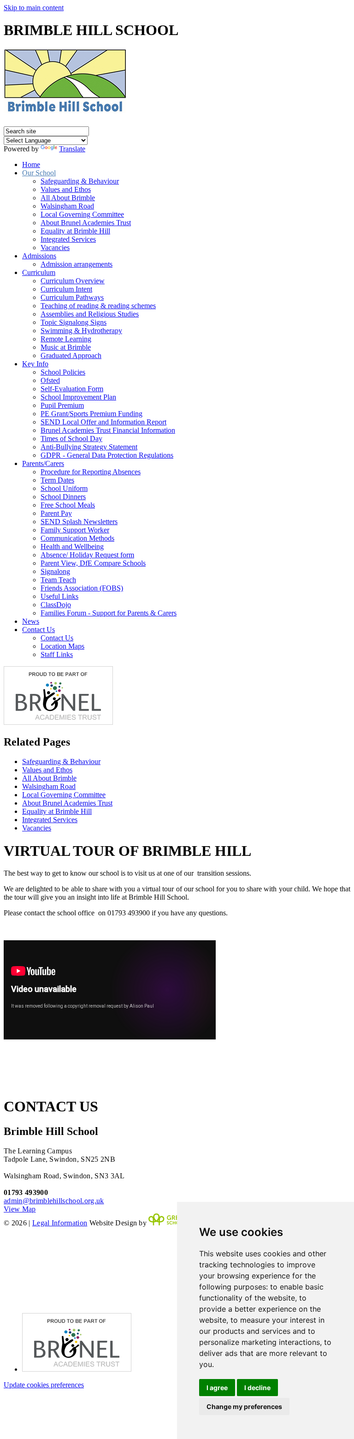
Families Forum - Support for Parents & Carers (109, 613)
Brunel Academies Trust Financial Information (108, 430)
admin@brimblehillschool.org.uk (54, 1201)
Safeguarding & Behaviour (80, 181)
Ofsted (50, 380)
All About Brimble (68, 198)
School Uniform (64, 488)
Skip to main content (34, 8)
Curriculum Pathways (72, 297)
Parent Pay (56, 513)
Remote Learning (66, 339)
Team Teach (58, 580)
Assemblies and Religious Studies (90, 314)
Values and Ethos (66, 189)
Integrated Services (68, 239)
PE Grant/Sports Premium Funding (91, 414)
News (30, 621)
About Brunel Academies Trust (86, 223)
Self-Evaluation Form (72, 389)
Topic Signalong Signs (73, 322)
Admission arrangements (76, 264)
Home (31, 164)
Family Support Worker (75, 530)
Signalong (55, 571)
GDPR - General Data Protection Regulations (107, 455)
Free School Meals (68, 505)
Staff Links (57, 654)
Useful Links (59, 596)
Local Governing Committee (82, 214)
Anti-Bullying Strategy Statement (89, 447)
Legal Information (59, 1223)
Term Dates (57, 480)
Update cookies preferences (44, 1385)
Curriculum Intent (66, 289)
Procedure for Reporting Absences (91, 472)
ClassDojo (56, 605)
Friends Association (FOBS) (82, 588)
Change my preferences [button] (244, 1406)
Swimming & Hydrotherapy (81, 330)
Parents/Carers (43, 463)
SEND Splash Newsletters (79, 521)
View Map (20, 1209)
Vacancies (55, 247)
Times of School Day (71, 438)
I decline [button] (257, 1387)
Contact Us (38, 629)
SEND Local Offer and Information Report (103, 422)
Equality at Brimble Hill (75, 231)
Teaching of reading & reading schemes (98, 306)
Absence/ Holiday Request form (87, 555)
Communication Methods (77, 538)
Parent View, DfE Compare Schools (93, 563)
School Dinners (63, 497)
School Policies (63, 372)
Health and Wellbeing (72, 546)
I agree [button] (217, 1387)
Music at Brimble (66, 347)
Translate (72, 149)
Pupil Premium (62, 405)
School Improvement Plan (78, 397)
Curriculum (38, 272)
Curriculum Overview (73, 281)
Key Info (35, 364)
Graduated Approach (71, 355)
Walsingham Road (67, 206)
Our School (39, 173)
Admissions (39, 256)
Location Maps (62, 646)
